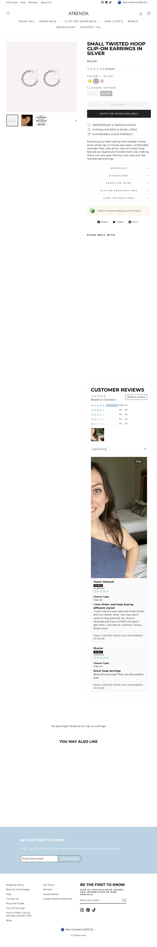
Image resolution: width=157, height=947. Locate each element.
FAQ (23, 2)
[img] (119, 591)
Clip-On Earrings (81, 21)
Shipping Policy (15, 885)
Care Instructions (118, 198)
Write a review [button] (136, 396)
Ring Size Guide (15, 903)
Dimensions (119, 176)
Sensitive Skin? (119, 183)
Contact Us (90, 27)
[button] (95, 68)
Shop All (27, 21)
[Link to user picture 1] (119, 517)
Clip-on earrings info (119, 190)
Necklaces (66, 27)
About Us (46, 2)
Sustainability (51, 894)
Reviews (33, 2)
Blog (9, 920)
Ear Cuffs (114, 21)
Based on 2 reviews (103, 399)
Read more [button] (101, 628)
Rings (133, 21)
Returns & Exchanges (18, 889)
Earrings (49, 21)
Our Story (48, 885)
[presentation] (93, 371)
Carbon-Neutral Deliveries (57, 899)
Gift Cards (11, 2)
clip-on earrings (95, 726)
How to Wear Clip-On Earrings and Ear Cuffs (18, 914)
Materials (119, 168)
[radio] (89, 81)
